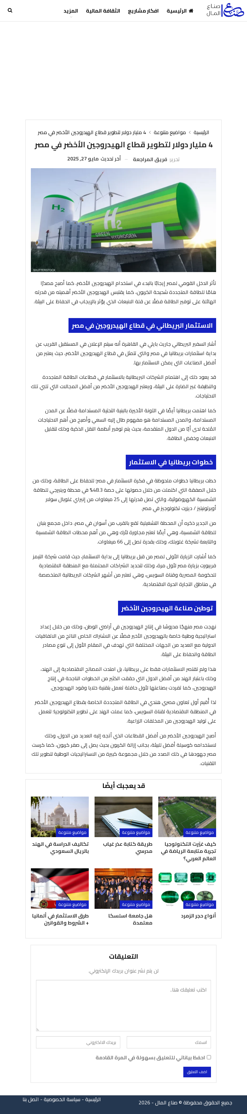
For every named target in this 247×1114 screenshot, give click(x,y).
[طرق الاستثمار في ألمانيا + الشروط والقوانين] (60, 888)
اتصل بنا (31, 1099)
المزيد (71, 10)
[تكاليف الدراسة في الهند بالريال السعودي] (60, 817)
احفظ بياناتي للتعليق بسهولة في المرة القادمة (150, 1057)
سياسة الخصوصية (62, 1099)
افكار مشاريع (143, 10)
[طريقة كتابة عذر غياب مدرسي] (123, 817)
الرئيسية (177, 10)
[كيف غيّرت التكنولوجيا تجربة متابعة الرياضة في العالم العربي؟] (187, 817)
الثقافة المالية (103, 10)
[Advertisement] (123, 70)
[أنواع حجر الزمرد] (187, 888)
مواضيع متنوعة (200, 832)
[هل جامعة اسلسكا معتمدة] (123, 888)
